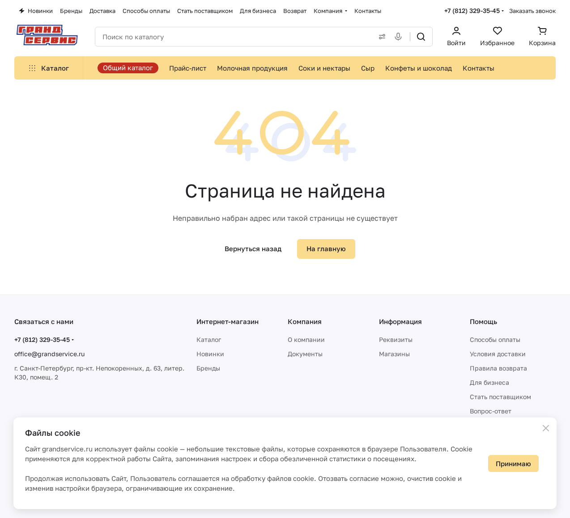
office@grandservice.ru (49, 354)
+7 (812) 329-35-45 (472, 10)
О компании (306, 339)
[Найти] (421, 36)
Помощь (483, 321)
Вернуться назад (253, 248)
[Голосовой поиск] (400, 36)
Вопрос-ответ (490, 411)
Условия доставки (498, 354)
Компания (305, 321)
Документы (305, 354)
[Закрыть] (546, 428)
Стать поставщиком (500, 396)
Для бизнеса (489, 382)
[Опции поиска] (380, 36)
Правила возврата (498, 368)
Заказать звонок (532, 10)
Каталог (208, 339)
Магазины (394, 354)
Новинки (210, 354)
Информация (400, 321)
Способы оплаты (495, 339)
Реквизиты (396, 339)
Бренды (208, 368)
